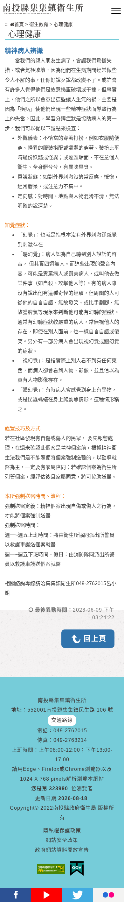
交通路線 (62, 720)
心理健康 (63, 24)
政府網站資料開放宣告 (62, 850)
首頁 (19, 24)
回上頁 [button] (95, 639)
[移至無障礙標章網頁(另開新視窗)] (52, 869)
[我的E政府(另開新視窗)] (78, 868)
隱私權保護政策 (62, 830)
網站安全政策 (62, 840)
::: (7, 24)
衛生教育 (38, 24)
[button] (116, 11)
